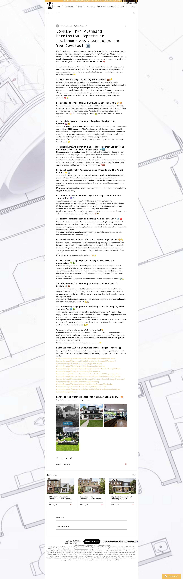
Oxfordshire (72, 560)
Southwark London (50, 564)
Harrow (103, 554)
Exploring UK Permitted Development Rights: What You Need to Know (91, 498)
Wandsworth (108, 552)
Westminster (116, 552)
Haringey (98, 554)
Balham (73, 558)
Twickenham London (100, 566)
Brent (58, 554)
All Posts (49, 13)
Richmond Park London (85, 566)
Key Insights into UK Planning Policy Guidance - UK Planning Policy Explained (121, 498)
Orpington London (105, 569)
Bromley (63, 554)
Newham (63, 556)
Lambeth (77, 552)
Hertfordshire (129, 556)
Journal (58, 13)
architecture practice (81, 549)
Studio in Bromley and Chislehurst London (88, 569)
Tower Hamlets (98, 552)
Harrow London (50, 563)
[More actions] (125, 26)
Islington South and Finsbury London (59, 568)
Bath (77, 558)
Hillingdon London (76, 563)
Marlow (134, 558)
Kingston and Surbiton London (116, 566)
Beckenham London (72, 569)
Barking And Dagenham (57, 561)
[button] (134, 13)
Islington (134, 551)
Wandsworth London (106, 564)
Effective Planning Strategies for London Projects (60, 498)
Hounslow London (90, 563)
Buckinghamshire (51, 558)
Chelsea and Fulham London (105, 567)
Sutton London (63, 564)
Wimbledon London (132, 566)
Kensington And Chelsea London (118, 563)
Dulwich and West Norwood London (59, 567)
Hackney (111, 551)
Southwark (90, 552)
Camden (97, 551)
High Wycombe (120, 558)
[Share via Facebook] (57, 458)
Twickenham (85, 560)
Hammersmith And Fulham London (112, 562)
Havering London (63, 563)
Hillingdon (116, 554)
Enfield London (71, 562)
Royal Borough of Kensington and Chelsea (60, 552)
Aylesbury (67, 558)
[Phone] (124, 3)
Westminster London (120, 564)
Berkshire (60, 558)
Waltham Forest (99, 556)
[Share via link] (71, 458)
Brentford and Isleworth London (93, 568)
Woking (113, 560)
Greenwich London (84, 562)
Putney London (57, 566)
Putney (79, 560)
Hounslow (123, 554)
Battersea (82, 558)
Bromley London (111, 561)
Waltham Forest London (92, 564)
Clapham (99, 558)
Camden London (124, 561)
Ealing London (58, 562)
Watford (92, 560)
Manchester (114, 556)
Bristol (88, 558)
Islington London (103, 563)
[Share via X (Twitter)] (62, 458)
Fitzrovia (118, 560)
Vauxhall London (90, 567)
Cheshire (107, 556)
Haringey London (128, 562)
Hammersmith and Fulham (123, 551)
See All (134, 475)
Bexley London (85, 561)
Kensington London (120, 567)
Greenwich (105, 551)
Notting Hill (64, 560)
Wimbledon (99, 560)
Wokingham (106, 560)
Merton (57, 556)
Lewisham (83, 552)
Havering (109, 554)
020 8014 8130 (130, 547)
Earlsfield (106, 558)
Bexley (54, 554)
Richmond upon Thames (81, 556)
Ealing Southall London (58, 569)
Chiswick (93, 558)
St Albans (121, 556)
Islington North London (76, 568)
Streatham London (75, 567)
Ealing (74, 554)
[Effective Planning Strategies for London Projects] (60, 486)
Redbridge (69, 556)
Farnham (112, 558)
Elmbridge (85, 554)
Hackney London (97, 562)
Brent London (98, 561)
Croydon (69, 554)
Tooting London (70, 566)
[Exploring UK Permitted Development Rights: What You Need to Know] (91, 486)
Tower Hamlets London (77, 564)
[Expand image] (67, 415)
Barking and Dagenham (127, 552)
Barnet (50, 554)
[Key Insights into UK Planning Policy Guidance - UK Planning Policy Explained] (122, 486)
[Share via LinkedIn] (66, 458)
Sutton (91, 556)
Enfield (79, 554)
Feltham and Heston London (110, 568)
